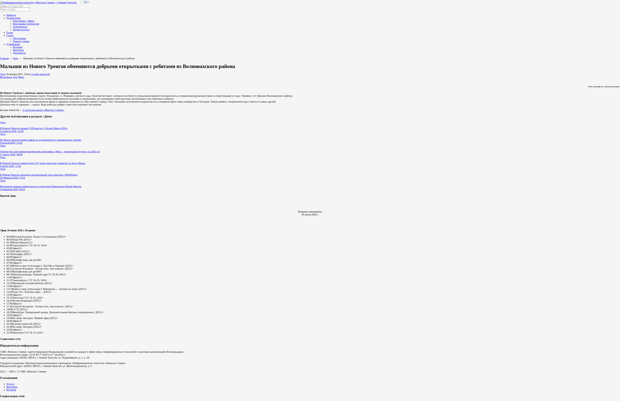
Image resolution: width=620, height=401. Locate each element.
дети (15, 77)
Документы (19, 53)
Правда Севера (21, 41)
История (17, 47)
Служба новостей (40, 74)
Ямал (21, 77)
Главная (4, 58)
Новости (11, 15)
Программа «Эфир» (24, 21)
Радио (9, 32)
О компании (13, 44)
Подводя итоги (21, 29)
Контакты (18, 50)
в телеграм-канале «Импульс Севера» (43, 110)
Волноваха (6, 77)
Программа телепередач (26, 23)
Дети (15, 58)
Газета (9, 35)
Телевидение (13, 18)
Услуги (10, 384)
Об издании (19, 38)
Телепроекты (20, 26)
